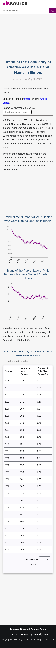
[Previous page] (43, 564)
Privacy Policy (38, 629)
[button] (11, 371)
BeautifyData (40, 634)
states (27, 99)
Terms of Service (19, 629)
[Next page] (49, 564)
